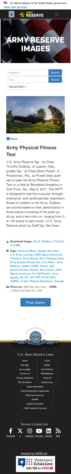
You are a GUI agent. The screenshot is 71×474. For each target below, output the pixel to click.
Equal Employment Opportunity (35, 391)
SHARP (34, 399)
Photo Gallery (35, 302)
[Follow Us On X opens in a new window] (20, 432)
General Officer (27, 251)
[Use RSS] (58, 432)
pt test (24, 281)
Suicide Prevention (35, 404)
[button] (17, 7)
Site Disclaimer (25, 382)
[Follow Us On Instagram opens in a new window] (29, 432)
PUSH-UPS (48, 277)
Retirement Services (35, 395)
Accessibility (24, 369)
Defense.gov (47, 382)
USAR (34, 266)
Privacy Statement (24, 378)
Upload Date (16, 86)
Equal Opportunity (35, 386)
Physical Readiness (41, 281)
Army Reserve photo (51, 258)
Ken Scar (53, 251)
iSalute (47, 365)
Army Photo (47, 270)
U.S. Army (16, 254)
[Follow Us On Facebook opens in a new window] (10, 432)
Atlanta (34, 270)
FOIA (47, 361)
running (28, 254)
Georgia (59, 281)
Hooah (44, 266)
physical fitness (19, 270)
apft (51, 266)
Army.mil (47, 378)
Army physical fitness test (25, 262)
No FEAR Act (47, 369)
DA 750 (24, 277)
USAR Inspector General (34, 408)
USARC (14, 281)
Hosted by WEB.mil (34, 453)
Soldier (26, 266)
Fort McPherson (41, 273)
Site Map (25, 365)
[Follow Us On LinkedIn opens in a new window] (48, 432)
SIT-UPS (35, 277)
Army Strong (30, 258)
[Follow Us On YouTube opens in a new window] (39, 432)
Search (55, 72)
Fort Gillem (48, 262)
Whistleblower (47, 373)
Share (14, 138)
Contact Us (25, 373)
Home (25, 361)
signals (42, 251)
